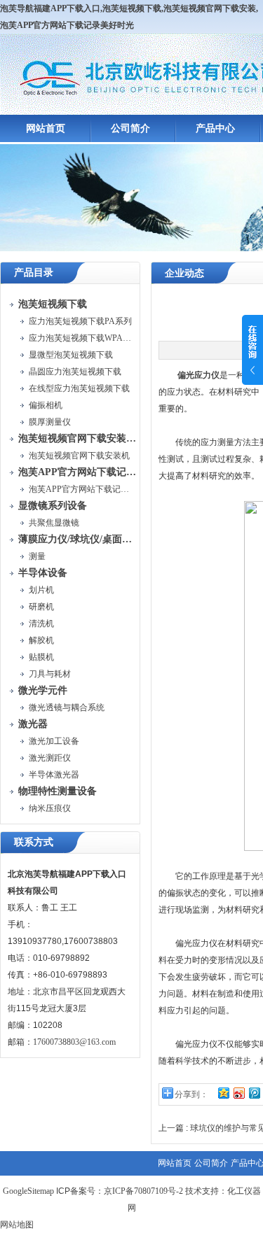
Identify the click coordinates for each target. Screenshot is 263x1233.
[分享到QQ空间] (223, 1092)
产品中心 (215, 128)
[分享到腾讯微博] (254, 1092)
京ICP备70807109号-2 (143, 1191)
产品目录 (33, 272)
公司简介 (130, 128)
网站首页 (45, 128)
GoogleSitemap (28, 1191)
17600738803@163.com (74, 1042)
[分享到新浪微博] (238, 1092)
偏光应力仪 (198, 375)
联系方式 (33, 842)
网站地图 (17, 1225)
